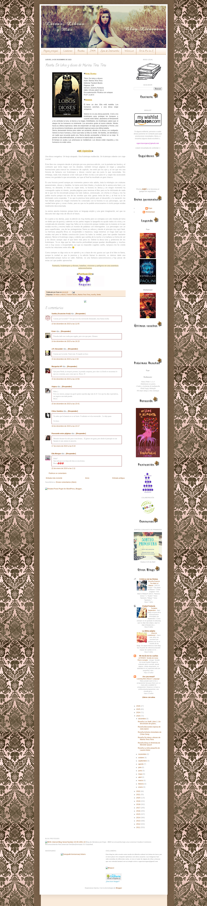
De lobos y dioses (60, 294)
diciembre (142, 719)
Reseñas (81, 51)
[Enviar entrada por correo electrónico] (73, 292)
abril (140, 777)
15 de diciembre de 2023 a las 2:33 (65, 359)
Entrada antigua (118, 478)
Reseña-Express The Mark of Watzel (154, 583)
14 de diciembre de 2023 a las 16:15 (66, 341)
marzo (140, 780)
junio (140, 771)
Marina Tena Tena (84, 294)
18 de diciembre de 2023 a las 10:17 (66, 426)
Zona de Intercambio (109, 51)
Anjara (54, 387)
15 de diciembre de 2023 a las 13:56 (66, 379)
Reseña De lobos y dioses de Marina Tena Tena (149, 738)
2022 (138, 791)
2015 (138, 814)
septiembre (142, 761)
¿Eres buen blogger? (113, 881)
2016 (138, 811)
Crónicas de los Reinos (148, 579)
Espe (150, 208)
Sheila (99, 294)
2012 (138, 824)
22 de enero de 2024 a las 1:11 (63, 468)
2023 (138, 716)
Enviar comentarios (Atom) (66, 482)
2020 (138, 798)
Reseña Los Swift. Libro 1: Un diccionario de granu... (149, 723)
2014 (138, 818)
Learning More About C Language (148, 679)
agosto (141, 764)
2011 (138, 827)
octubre (141, 758)
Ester (54, 331)
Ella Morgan (56, 454)
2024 (138, 712)
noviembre (142, 754)
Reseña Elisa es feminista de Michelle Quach (149, 744)
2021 (138, 795)
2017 (138, 808)
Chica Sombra (57, 411)
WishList (129, 51)
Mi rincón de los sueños (148, 656)
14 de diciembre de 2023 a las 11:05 (65, 324)
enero (140, 787)
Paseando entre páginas (61, 434)
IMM (92, 51)
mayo (140, 774)
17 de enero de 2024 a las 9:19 (63, 446)
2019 (138, 801)
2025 (138, 709)
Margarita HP (57, 366)
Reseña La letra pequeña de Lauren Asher (149, 749)
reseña (93, 294)
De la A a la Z (146, 51)
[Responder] (80, 314)
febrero (141, 784)
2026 (138, 706)
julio (140, 767)
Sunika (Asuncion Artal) (61, 314)
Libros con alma (148, 697)
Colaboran (67, 51)
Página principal (50, 51)
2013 (138, 821)
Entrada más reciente (54, 478)
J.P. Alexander (57, 349)
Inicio (87, 478)
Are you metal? (149, 677)
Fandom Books (72, 294)
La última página (148, 631)
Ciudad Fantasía (148, 606)
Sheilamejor (150, 212)
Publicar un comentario (57, 473)
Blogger (119, 888)
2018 (138, 804)
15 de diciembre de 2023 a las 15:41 (66, 404)
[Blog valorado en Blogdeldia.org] (114, 876)
